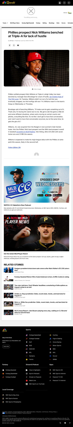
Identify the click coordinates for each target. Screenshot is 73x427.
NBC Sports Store (31, 411)
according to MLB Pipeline (25, 132)
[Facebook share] (9, 45)
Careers (10, 411)
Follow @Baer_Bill (14, 147)
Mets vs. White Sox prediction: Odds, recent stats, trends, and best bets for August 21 (40, 303)
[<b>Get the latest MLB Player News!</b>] (36, 233)
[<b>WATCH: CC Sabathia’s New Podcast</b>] (36, 184)
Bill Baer (12, 40)
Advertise (4, 411)
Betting (45, 23)
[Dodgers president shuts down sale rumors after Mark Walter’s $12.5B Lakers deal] (8, 270)
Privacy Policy (52, 411)
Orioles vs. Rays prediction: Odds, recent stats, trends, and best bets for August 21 (39, 295)
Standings (51, 23)
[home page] (8, 3)
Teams (4, 23)
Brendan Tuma (18, 314)
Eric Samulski (26, 280)
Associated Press (19, 272)
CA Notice (19, 413)
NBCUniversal (12, 416)
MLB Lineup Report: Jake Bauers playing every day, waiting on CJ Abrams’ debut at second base (40, 311)
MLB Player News (14, 23)
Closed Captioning (17, 411)
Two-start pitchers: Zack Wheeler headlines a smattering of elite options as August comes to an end (40, 286)
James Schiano (18, 280)
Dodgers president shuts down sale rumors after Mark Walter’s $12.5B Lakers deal (41, 269)
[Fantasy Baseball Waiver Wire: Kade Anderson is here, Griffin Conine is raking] (8, 278)
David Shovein (18, 289)
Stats (58, 23)
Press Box (38, 411)
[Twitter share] (13, 45)
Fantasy (38, 23)
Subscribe (6, 346)
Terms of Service (27, 413)
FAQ (25, 411)
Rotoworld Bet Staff (19, 297)
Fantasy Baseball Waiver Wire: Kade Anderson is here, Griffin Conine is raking (41, 277)
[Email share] (18, 45)
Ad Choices (45, 411)
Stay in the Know (7, 337)
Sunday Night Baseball (28, 23)
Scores (63, 23)
